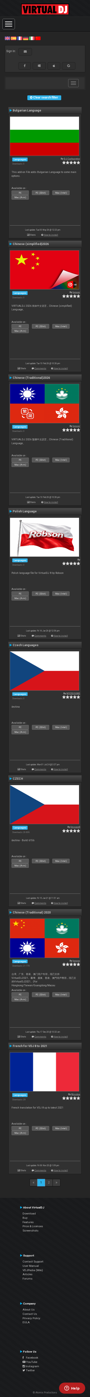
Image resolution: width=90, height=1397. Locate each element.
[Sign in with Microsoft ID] (39, 65)
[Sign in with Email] (25, 51)
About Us (29, 1309)
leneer (76, 292)
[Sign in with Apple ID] (54, 65)
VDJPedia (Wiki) (33, 1270)
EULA (26, 1322)
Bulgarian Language (27, 110)
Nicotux (75, 1094)
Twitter (30, 1370)
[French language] (19, 38)
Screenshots (30, 1230)
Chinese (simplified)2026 (31, 244)
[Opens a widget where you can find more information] (72, 1389)
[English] (7, 38)
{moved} (75, 827)
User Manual (31, 1266)
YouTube (31, 1362)
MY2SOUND (73, 693)
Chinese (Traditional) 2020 (32, 912)
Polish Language (25, 511)
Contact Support (33, 1261)
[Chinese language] (38, 38)
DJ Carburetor (72, 158)
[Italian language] (31, 38)
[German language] (25, 38)
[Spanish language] (13, 38)
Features (28, 1222)
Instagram (32, 1366)
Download (29, 1213)
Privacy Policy (31, 1318)
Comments (40, 368)
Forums (27, 1278)
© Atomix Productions (45, 1392)
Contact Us (30, 1314)
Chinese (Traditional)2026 (31, 378)
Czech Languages (25, 645)
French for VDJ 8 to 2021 (30, 1046)
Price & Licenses (33, 1226)
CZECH (18, 778)
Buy (25, 1217)
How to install (51, 234)
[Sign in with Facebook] (24, 65)
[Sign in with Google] (68, 65)
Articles (27, 1274)
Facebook (31, 1357)
